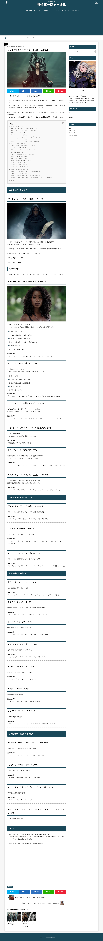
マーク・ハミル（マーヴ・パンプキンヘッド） (24, 149)
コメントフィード (73, 132)
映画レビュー (37, 10)
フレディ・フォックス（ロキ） (20, 158)
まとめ (12, 180)
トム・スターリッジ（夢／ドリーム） (22, 132)
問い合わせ (72, 112)
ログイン (71, 128)
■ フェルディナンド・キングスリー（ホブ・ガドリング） (27, 175)
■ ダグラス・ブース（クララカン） (22, 166)
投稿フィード (72, 130)
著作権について (73, 117)
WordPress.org (73, 135)
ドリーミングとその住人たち (19, 143)
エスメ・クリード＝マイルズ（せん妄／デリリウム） (26, 141)
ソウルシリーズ (65, 10)
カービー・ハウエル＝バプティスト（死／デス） (25, 130)
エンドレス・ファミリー (17, 126)
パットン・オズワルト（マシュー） (22, 147)
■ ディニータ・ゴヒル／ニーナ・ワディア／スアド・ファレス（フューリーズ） (32, 177)
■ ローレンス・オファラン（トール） (22, 160)
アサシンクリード (47, 10)
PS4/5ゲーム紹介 (28, 10)
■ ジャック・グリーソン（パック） (22, 162)
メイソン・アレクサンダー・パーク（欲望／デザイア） (26, 137)
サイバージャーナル (50, 937)
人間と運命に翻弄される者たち (19, 169)
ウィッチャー (57, 10)
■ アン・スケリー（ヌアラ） (20, 164)
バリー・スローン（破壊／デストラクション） (24, 135)
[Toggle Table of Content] (62, 123)
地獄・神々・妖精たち (17, 152)
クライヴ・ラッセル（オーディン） (22, 156)
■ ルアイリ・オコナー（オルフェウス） (23, 173)
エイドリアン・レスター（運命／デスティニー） (25, 128)
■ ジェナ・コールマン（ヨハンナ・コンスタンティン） (26, 171)
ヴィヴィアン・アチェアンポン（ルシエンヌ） (24, 145)
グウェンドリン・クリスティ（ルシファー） (24, 154)
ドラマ (6, 44)
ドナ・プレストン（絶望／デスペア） (22, 139)
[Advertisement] (51, 24)
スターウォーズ (75, 10)
